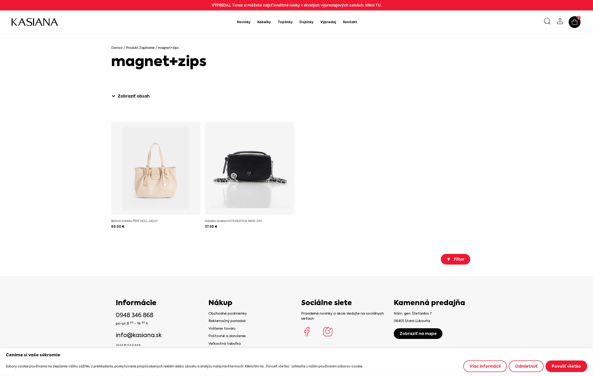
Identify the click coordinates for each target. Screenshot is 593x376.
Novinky (243, 22)
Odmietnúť (526, 366)
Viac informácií (485, 366)
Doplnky (306, 22)
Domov (117, 48)
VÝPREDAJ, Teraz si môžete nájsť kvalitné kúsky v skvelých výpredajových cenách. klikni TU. (297, 5)
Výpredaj (328, 22)
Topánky (285, 22)
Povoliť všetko (566, 366)
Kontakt (350, 22)
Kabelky (264, 22)
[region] (296, 362)
